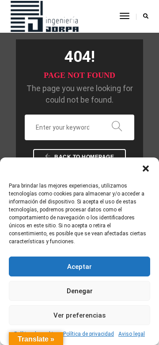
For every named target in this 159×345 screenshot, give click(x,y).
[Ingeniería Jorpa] (45, 16)
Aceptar (79, 267)
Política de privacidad (88, 334)
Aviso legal (131, 334)
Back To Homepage (83, 157)
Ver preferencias (79, 315)
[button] (145, 168)
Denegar (80, 291)
